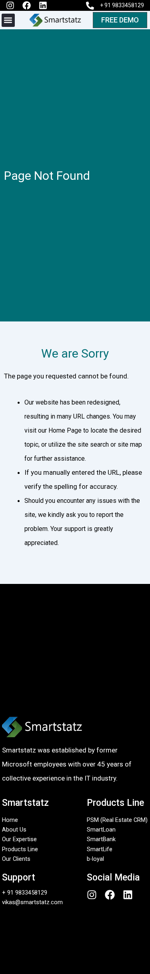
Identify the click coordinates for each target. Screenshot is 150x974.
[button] (8, 20)
